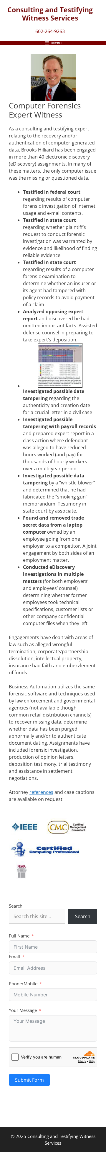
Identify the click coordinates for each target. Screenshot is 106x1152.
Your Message (23, 1010)
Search (15, 906)
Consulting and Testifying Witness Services (50, 14)
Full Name (19, 936)
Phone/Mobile (23, 983)
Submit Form (29, 1080)
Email (14, 956)
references (41, 792)
